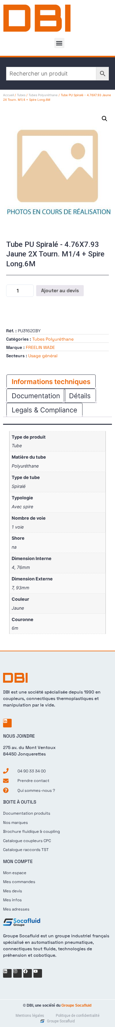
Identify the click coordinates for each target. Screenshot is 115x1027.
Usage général (42, 355)
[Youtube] (37, 973)
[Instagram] (17, 973)
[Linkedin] (7, 723)
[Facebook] (27, 973)
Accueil (8, 95)
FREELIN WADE (40, 347)
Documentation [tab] (36, 396)
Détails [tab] (80, 396)
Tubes (21, 95)
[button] (59, 43)
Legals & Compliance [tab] (44, 410)
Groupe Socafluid (76, 1005)
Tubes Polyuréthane (43, 95)
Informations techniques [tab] (51, 382)
